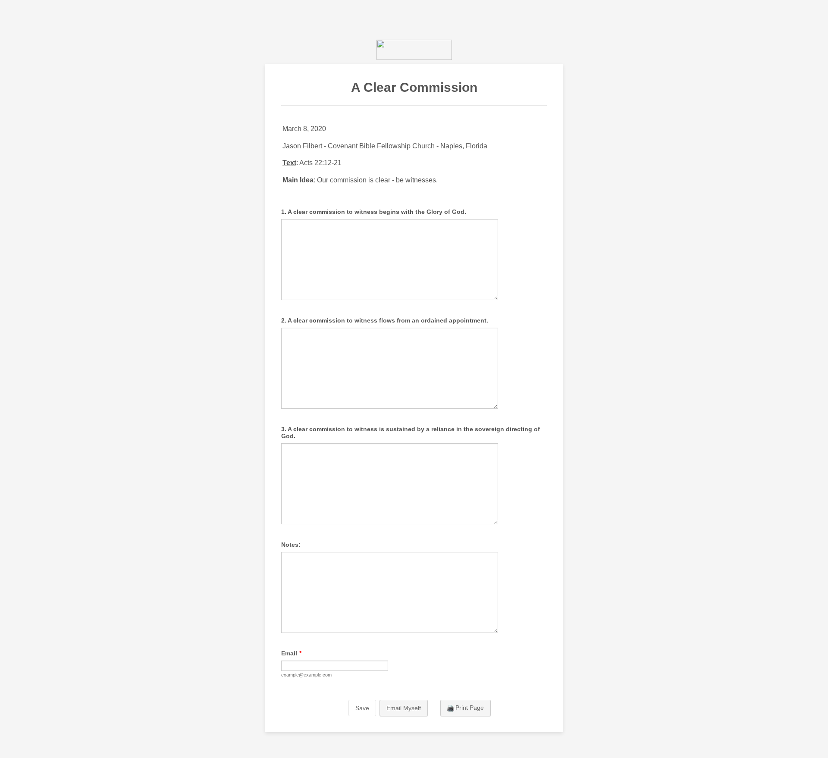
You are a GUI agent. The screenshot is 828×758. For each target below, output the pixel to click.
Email (291, 653)
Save (362, 708)
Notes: (291, 544)
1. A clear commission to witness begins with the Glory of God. (373, 211)
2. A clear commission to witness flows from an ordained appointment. (384, 320)
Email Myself (403, 708)
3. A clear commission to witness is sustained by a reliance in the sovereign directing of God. (410, 432)
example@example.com (306, 674)
